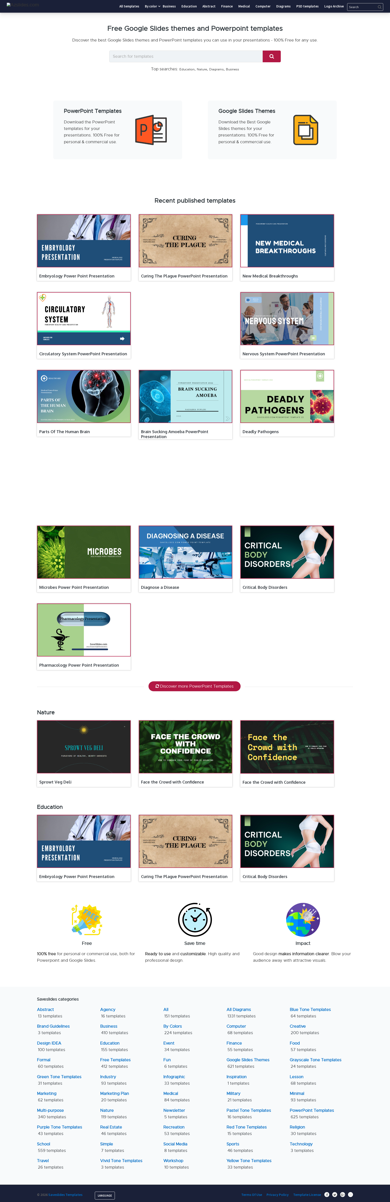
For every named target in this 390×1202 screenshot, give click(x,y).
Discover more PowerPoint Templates (197, 686)
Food (303, 1046)
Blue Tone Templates (310, 1013)
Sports (240, 1147)
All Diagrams (241, 1013)
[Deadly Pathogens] (287, 396)
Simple (112, 1147)
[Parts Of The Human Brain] (84, 396)
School (51, 1147)
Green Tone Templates (59, 1080)
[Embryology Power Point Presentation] (84, 240)
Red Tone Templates (247, 1130)
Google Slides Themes (248, 1063)
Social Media (175, 1147)
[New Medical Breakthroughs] (287, 240)
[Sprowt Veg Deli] (84, 746)
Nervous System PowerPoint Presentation (284, 353)
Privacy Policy (278, 1194)
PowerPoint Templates (312, 1113)
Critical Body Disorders (265, 587)
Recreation (176, 1130)
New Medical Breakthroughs (270, 275)
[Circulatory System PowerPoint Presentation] (84, 318)
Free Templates (115, 1063)
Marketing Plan (114, 1097)
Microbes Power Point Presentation (74, 587)
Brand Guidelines (53, 1029)
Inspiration (238, 1080)
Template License (307, 1194)
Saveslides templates (65, 1194)
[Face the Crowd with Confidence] (185, 746)
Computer (240, 1029)
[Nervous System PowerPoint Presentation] (287, 318)
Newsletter (175, 1113)
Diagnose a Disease (160, 587)
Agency (112, 1013)
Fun (175, 1063)
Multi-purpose (51, 1113)
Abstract (49, 1013)
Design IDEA (51, 1046)
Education (187, 69)
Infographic (176, 1080)
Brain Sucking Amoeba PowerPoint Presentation (174, 434)
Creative (304, 1029)
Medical (176, 1097)
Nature (202, 69)
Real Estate (113, 1130)
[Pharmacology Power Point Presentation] (84, 629)
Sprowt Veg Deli (55, 781)
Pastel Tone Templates (249, 1113)
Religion (303, 1130)
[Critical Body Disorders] (287, 552)
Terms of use (251, 1194)
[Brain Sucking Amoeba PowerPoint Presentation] (185, 396)
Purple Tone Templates (59, 1130)
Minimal (303, 1097)
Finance (240, 1046)
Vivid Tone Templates (121, 1164)
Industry (113, 1080)
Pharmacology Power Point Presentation (79, 665)
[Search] (272, 56)
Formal (50, 1063)
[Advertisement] (195, 173)
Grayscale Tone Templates (315, 1063)
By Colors (177, 1029)
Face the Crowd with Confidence (172, 781)
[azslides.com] (23, 5)
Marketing (50, 1097)
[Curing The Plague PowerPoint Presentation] (185, 240)
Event (176, 1046)
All (176, 1013)
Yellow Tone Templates (249, 1164)
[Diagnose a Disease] (185, 552)
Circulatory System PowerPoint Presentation (83, 353)
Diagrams (216, 69)
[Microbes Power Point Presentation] (84, 552)
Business (232, 69)
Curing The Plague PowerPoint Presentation (184, 275)
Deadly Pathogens (261, 431)
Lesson (303, 1080)
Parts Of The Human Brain (64, 431)
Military (239, 1097)
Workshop (176, 1164)
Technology (302, 1147)
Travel (50, 1164)
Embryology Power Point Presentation (76, 275)
